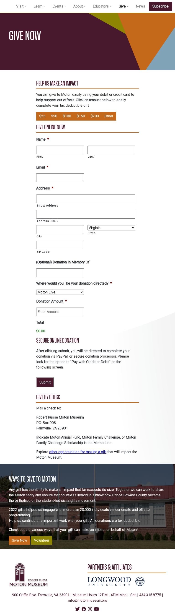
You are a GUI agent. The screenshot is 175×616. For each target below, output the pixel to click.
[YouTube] (96, 609)
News (140, 6)
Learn (37, 6)
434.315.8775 (150, 595)
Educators (101, 6)
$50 (54, 116)
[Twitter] (77, 609)
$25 (42, 116)
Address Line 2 (47, 221)
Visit (19, 6)
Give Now (19, 540)
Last (91, 156)
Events (57, 6)
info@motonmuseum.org (87, 600)
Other (109, 116)
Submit (45, 382)
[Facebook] (84, 609)
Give (122, 6)
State (91, 233)
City (39, 236)
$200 (95, 116)
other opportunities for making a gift (77, 452)
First (39, 156)
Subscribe (160, 6)
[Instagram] (90, 609)
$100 (67, 116)
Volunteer (41, 540)
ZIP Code (42, 251)
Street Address (47, 205)
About (78, 6)
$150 (81, 116)
